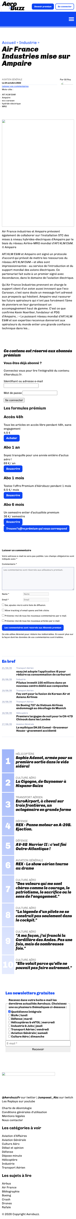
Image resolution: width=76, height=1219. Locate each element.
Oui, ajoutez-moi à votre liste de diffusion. (25, 605)
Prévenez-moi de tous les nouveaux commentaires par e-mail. (36, 616)
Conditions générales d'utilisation (24, 1112)
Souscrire (13, 468)
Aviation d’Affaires (14, 1136)
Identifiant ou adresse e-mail (23, 381)
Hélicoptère (22, 713)
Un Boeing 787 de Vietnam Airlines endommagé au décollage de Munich (41, 706)
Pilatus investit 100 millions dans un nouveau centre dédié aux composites (42, 684)
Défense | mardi (21, 1018)
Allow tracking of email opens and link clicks (26, 610)
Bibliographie (10, 1191)
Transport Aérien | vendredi (30, 1029)
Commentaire (9, 564)
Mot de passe (13, 393)
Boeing (6, 1195)
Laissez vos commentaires (15, 86)
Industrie (28, 42)
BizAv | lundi (19, 1015)
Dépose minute (12, 1155)
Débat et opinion (13, 1147)
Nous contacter (12, 1120)
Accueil (9, 42)
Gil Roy (67, 79)
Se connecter (65, 6)
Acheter (11, 438)
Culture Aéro (10, 1144)
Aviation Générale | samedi (29, 1033)
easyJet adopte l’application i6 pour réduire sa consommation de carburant (43, 673)
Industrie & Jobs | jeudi (27, 1026)
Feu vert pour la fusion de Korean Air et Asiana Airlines (43, 695)
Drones (7, 1203)
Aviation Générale (12, 79)
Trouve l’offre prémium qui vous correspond (36, 528)
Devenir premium (42, 6)
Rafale (6, 1207)
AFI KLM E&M (9, 94)
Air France (9, 1187)
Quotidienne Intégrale (26, 1011)
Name (5, 594)
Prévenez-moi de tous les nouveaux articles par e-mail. (32, 621)
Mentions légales (13, 1116)
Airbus (6, 1183)
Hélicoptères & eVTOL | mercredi (33, 1022)
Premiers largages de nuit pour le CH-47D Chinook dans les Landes (44, 718)
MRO (4, 106)
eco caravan (8, 100)
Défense (7, 1151)
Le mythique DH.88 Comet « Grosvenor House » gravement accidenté (42, 729)
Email (5, 599)
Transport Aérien (25, 668)
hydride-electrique (11, 103)
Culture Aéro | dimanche (27, 1036)
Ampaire (6, 97)
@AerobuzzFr (11, 1097)
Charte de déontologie (17, 1108)
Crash (6, 1199)
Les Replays (10, 1101)
